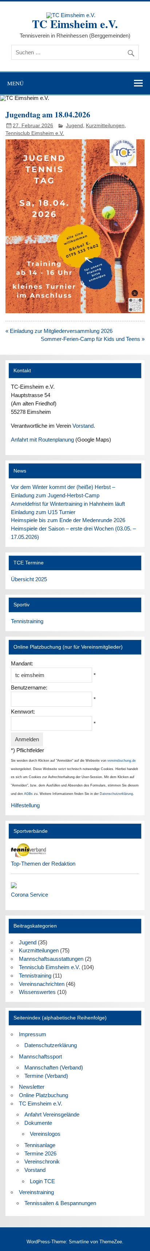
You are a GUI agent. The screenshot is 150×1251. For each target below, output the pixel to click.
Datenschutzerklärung (116, 794)
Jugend (74, 125)
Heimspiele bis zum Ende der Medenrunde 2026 (68, 520)
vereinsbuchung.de (121, 760)
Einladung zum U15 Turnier (43, 512)
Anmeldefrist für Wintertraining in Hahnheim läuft (68, 504)
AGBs (28, 794)
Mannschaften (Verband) (53, 1067)
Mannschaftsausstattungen (51, 959)
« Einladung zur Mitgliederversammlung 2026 (58, 331)
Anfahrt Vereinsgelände (51, 1114)
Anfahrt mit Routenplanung (42, 439)
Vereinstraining (36, 1192)
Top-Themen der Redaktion (43, 863)
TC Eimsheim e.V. (75, 24)
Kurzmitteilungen (105, 125)
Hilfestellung (25, 805)
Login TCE (42, 1181)
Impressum (32, 1034)
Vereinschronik (42, 1161)
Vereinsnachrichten (41, 984)
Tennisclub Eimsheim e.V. (34, 133)
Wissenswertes (37, 992)
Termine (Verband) (46, 1076)
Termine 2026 (40, 1153)
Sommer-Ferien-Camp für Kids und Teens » (93, 339)
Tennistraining (27, 621)
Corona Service (29, 894)
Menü (15, 83)
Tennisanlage (39, 1145)
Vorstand (83, 426)
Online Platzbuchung (43, 1095)
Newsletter (31, 1087)
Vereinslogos (45, 1134)
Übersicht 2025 (29, 579)
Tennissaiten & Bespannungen (60, 1203)
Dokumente (38, 1123)
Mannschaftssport (40, 1056)
